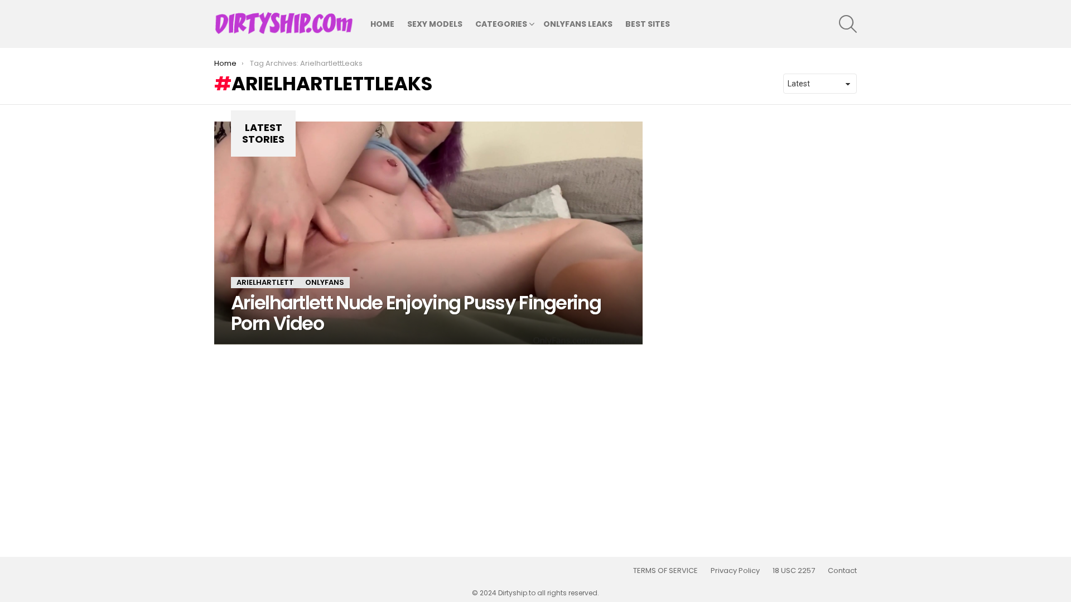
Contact (842, 570)
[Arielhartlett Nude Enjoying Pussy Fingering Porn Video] (428, 233)
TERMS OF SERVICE (665, 570)
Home (382, 24)
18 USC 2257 (794, 570)
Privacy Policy (735, 570)
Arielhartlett (265, 282)
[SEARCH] (848, 24)
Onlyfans (324, 282)
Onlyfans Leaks (577, 24)
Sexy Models (434, 24)
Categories (501, 24)
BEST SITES (647, 24)
